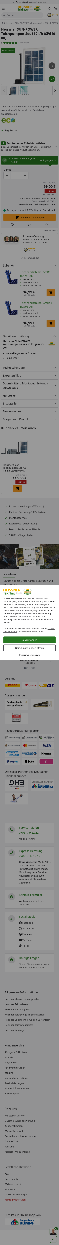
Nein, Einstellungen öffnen (29, 648)
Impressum (35, 655)
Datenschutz (24, 655)
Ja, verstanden (29, 640)
